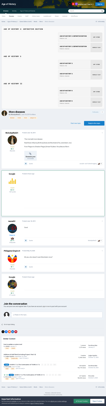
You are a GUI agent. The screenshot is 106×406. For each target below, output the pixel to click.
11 (13, 267)
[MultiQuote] (25, 163)
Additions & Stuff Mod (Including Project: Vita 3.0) (20, 354)
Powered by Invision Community (53, 394)
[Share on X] (3, 331)
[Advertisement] (48, 193)
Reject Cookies (97, 401)
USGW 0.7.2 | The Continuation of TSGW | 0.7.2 (25, 364)
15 (54, 364)
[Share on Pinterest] (15, 331)
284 (13, 190)
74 (13, 293)
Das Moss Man (92, 345)
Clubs (3, 16)
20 (13, 149)
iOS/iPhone (74, 16)
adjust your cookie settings (58, 401)
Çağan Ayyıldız (9, 356)
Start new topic (76, 123)
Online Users (36, 16)
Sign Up (100, 4)
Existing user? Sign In (85, 4)
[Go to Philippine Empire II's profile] (12, 258)
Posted (28, 133)
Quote (31, 163)
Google (12, 174)
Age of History (9, 4)
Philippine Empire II (12, 251)
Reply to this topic (94, 123)
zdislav (7, 346)
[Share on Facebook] (6, 331)
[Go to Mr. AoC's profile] (12, 181)
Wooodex (8, 366)
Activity (14, 11)
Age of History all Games (27, 11)
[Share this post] (102, 133)
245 (13, 240)
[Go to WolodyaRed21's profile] (4, 113)
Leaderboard (47, 16)
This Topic (94, 11)
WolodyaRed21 (16, 114)
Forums (11, 16)
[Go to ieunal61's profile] (12, 228)
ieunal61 (82, 163)
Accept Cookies (82, 401)
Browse (5, 11)
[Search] (102, 11)
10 (59, 375)
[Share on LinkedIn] (12, 331)
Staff (26, 16)
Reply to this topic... (21, 315)
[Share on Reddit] (9, 331)
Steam (57, 16)
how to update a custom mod (13, 344)
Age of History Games (37, 403)
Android (64, 16)
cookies (13, 401)
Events (20, 16)
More (34, 114)
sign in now (46, 306)
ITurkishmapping (92, 163)
